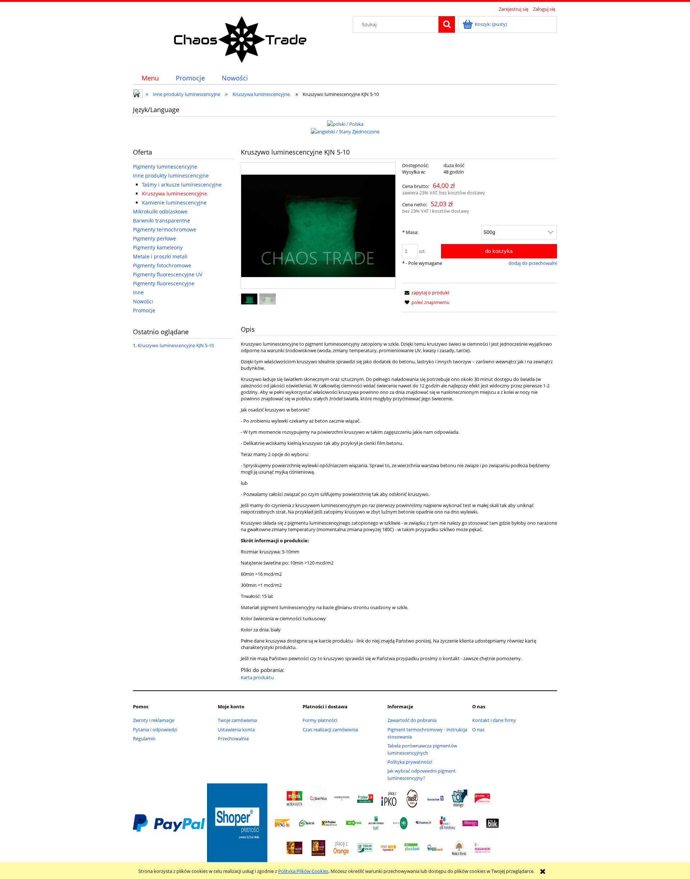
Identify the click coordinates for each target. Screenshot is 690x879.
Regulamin (144, 738)
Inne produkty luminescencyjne (171, 175)
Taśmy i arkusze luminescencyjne (182, 184)
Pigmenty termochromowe (164, 229)
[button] (426, 292)
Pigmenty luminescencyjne (165, 166)
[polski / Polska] (345, 123)
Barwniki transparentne (161, 220)
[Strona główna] (241, 38)
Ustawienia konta (236, 729)
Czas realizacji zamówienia (330, 729)
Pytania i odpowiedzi (155, 729)
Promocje (144, 310)
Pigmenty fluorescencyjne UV (167, 274)
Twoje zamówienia (237, 720)
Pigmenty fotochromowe (162, 265)
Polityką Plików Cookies (303, 871)
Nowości (143, 301)
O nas (478, 729)
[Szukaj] (446, 24)
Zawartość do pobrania (412, 720)
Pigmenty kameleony (158, 247)
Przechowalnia (233, 738)
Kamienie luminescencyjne (174, 202)
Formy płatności (320, 720)
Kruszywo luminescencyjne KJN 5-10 (176, 345)
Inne (138, 292)
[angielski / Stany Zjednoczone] (345, 131)
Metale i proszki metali (160, 256)
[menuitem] (150, 78)
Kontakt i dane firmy (494, 720)
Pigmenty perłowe (154, 238)
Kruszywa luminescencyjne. (175, 193)
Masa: (410, 232)
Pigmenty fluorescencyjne (163, 283)
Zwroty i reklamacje (153, 720)
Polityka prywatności (409, 762)
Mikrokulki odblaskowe (160, 211)
